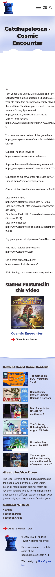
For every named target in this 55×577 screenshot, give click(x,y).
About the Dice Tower (21, 528)
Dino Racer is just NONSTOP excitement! (40, 411)
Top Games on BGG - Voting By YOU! (39, 378)
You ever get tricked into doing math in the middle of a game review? (41, 460)
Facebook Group (12, 517)
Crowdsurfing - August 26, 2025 (39, 444)
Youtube (8, 510)
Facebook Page (12, 513)
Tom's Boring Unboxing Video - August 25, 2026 (40, 427)
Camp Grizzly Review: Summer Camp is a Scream (40, 395)
